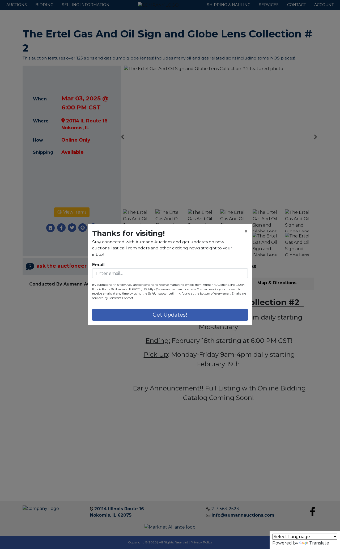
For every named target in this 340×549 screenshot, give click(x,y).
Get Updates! (170, 315)
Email (98, 264)
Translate (319, 543)
